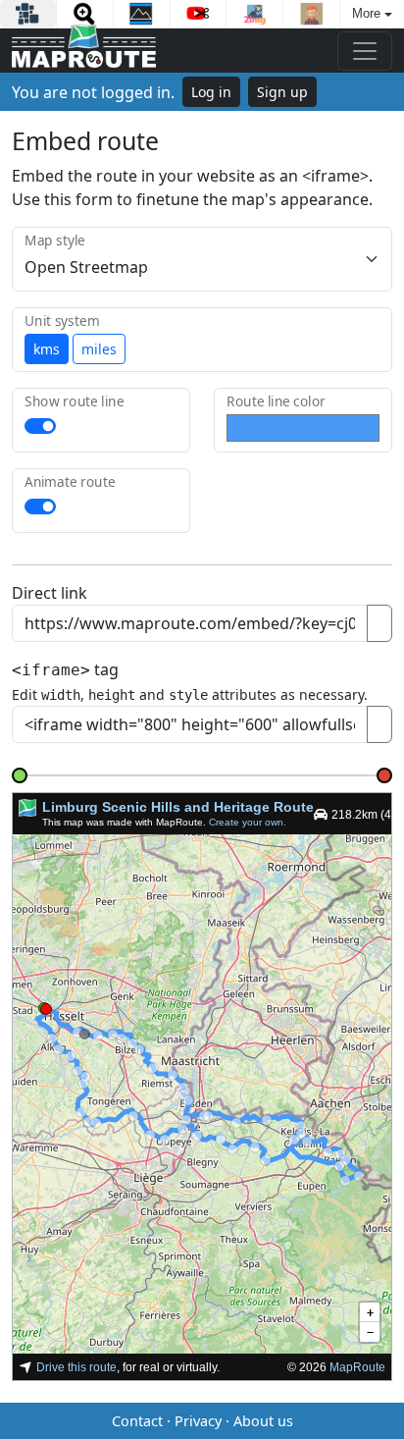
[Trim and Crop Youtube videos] (199, 14)
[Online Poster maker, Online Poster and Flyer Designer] (142, 14)
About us (263, 1421)
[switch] (40, 426)
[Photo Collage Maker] (28, 14)
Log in (211, 91)
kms (46, 349)
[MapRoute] (84, 50)
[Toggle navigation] (364, 51)
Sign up (282, 91)
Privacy (198, 1421)
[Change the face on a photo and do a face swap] (311, 14)
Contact (137, 1421)
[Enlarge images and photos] (85, 14)
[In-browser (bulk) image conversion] (254, 14)
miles (99, 349)
